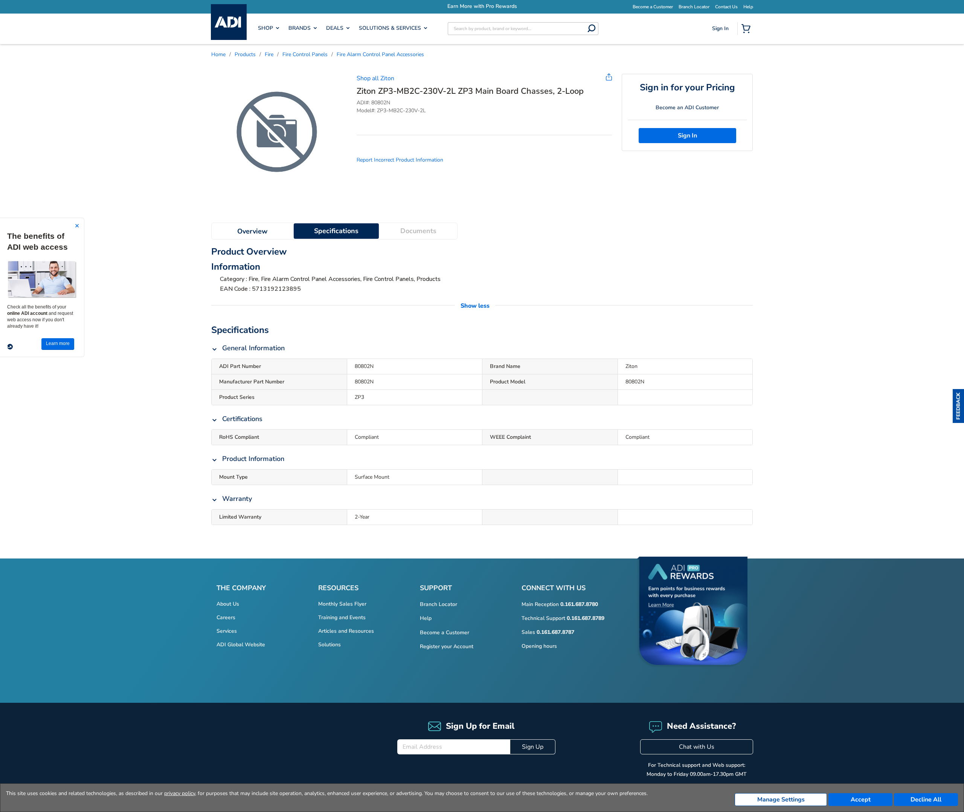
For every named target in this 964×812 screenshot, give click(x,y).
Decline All (926, 799)
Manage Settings (781, 799)
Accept (861, 799)
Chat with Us (696, 747)
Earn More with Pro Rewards (435, 6)
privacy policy (179, 793)
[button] (958, 406)
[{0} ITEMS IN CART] (747, 29)
